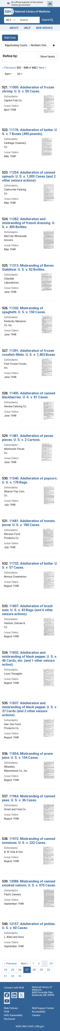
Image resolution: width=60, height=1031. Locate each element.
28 (34, 969)
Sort (7, 74)
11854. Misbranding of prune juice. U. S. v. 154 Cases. (27, 756)
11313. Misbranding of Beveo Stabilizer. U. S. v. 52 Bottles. (28, 267)
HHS (30, 1026)
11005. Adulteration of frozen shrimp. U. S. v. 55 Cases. (28, 89)
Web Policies (11, 1008)
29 (41, 969)
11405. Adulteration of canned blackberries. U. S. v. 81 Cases (28, 395)
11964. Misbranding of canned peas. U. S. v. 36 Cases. (28, 798)
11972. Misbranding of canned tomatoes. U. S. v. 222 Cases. (28, 841)
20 (20, 74)
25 (12, 969)
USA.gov (39, 1026)
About (14, 27)
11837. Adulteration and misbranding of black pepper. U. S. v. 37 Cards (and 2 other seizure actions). (29, 709)
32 (12, 976)
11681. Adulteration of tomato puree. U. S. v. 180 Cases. (28, 523)
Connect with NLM (14, 987)
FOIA (6, 1011)
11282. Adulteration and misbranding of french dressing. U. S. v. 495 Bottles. (28, 223)
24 (5, 969)
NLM (18, 1026)
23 (51, 963)
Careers (36, 1015)
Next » (42, 67)
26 (19, 969)
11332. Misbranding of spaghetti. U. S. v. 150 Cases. (24, 310)
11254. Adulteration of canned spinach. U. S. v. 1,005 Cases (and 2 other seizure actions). (29, 176)
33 (19, 976)
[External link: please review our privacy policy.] (7, 994)
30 (48, 969)
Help (27, 27)
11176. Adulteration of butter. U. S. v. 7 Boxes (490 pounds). (30, 132)
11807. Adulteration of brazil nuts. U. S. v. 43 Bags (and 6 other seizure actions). (27, 610)
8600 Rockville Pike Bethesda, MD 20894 (43, 994)
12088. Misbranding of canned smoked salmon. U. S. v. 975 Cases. (29, 883)
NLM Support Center (43, 1008)
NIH (24, 1026)
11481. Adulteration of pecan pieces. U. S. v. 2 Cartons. (27, 438)
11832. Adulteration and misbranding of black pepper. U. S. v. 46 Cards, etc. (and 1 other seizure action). (29, 658)
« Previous (8, 67)
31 (5, 976)
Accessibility (38, 1011)
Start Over (10, 37)
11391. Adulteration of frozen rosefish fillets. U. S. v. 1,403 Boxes (28, 353)
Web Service (44, 27)
